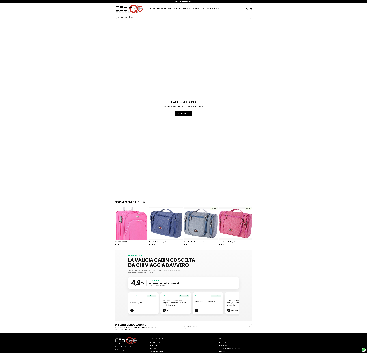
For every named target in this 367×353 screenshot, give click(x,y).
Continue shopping (183, 113)
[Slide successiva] (180, 223)
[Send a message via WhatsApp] (364, 350)
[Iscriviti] (249, 326)
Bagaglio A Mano (155, 342)
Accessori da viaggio (156, 352)
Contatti (222, 352)
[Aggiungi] (145, 237)
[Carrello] (251, 9)
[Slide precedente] (152, 223)
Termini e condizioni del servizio (229, 348)
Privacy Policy (223, 346)
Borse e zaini (154, 346)
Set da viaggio (154, 348)
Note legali (222, 342)
